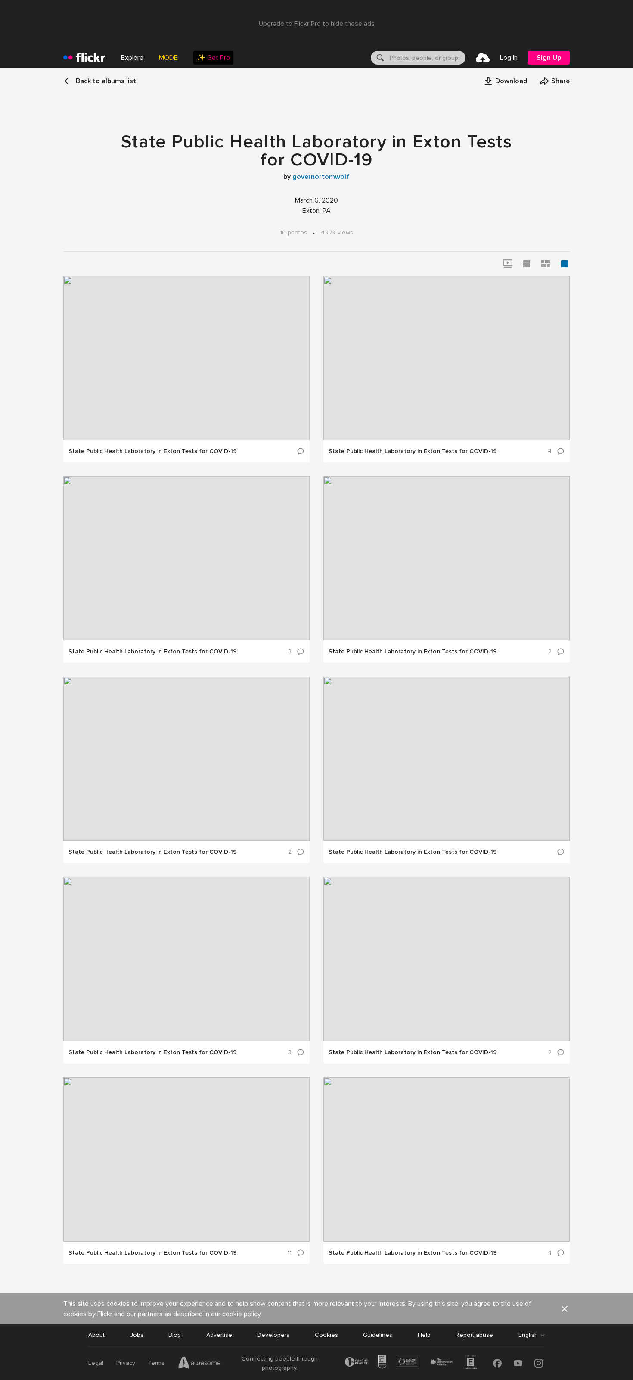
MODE (168, 57)
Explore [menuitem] (132, 57)
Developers (273, 1335)
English (528, 1335)
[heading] (84, 57)
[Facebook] (497, 1363)
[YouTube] (518, 1363)
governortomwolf (320, 176)
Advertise (219, 1335)
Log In (509, 57)
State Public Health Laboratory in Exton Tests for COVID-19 (152, 451)
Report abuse (474, 1335)
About (96, 1335)
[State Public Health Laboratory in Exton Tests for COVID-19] (186, 358)
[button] (506, 81)
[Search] (379, 58)
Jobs (136, 1335)
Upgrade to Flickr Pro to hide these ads (317, 23)
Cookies (326, 1335)
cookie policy (241, 1314)
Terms (156, 1363)
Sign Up (549, 57)
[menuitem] (213, 57)
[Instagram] (539, 1363)
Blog (174, 1335)
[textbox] (427, 58)
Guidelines (377, 1335)
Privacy (125, 1363)
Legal (95, 1363)
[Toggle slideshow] (508, 264)
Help (424, 1335)
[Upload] (483, 58)
